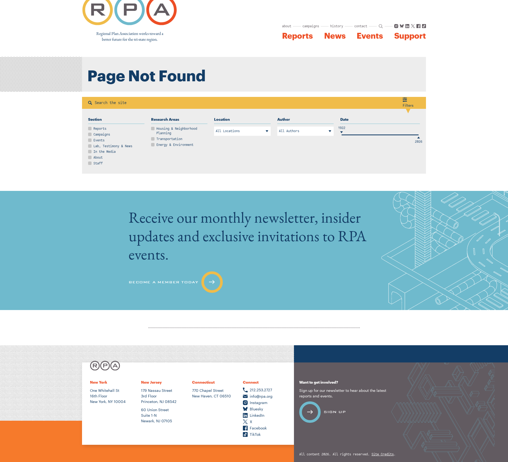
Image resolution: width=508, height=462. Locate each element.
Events (370, 36)
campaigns (310, 26)
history (336, 26)
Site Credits (382, 454)
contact (360, 26)
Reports (297, 36)
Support (410, 36)
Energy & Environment (174, 145)
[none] (254, 250)
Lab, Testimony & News (112, 146)
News (335, 36)
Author (283, 119)
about (286, 26)
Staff (98, 163)
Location (222, 119)
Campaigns (101, 134)
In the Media (104, 152)
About (98, 157)
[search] (381, 26)
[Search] (90, 103)
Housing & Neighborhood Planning (176, 131)
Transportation (169, 139)
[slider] (341, 134)
